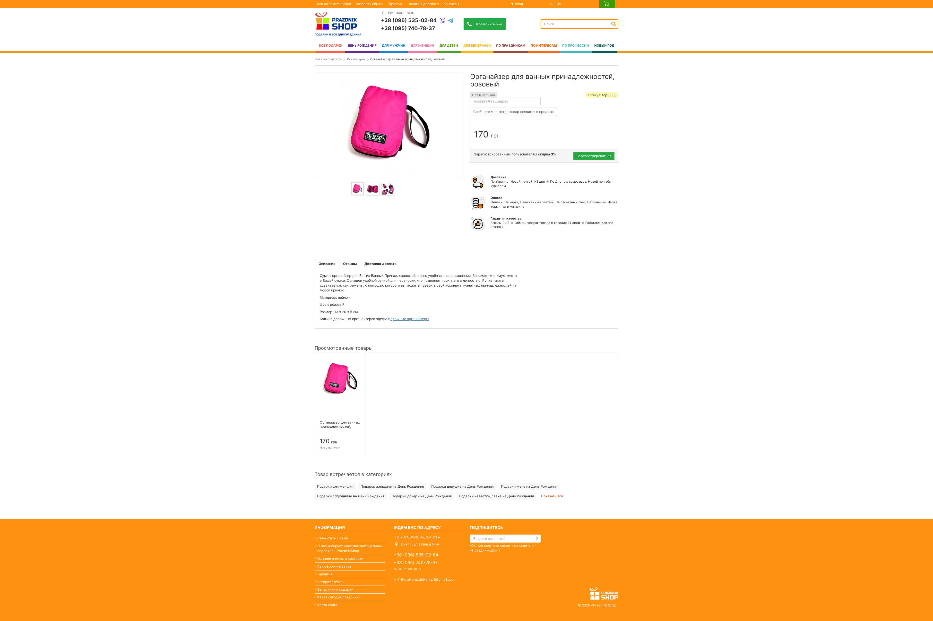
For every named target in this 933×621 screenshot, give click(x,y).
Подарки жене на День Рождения (529, 486)
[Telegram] (450, 21)
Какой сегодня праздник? (338, 597)
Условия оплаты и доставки (340, 558)
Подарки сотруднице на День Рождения (350, 496)
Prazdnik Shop (604, 605)
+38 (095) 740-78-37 (408, 28)
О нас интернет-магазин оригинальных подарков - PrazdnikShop (350, 548)
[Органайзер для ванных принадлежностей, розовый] (357, 188)
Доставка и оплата (380, 264)
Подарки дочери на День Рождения (422, 496)
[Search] (613, 23)
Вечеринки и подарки (335, 589)
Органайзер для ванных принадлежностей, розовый (340, 426)
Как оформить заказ (334, 4)
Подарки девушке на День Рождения (462, 486)
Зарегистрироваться (594, 156)
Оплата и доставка (423, 4)
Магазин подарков (328, 59)
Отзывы (350, 264)
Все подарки (356, 59)
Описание (327, 264)
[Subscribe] (537, 538)
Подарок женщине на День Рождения (392, 486)
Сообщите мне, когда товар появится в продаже (513, 112)
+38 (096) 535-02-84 (409, 20)
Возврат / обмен (369, 4)
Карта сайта (327, 605)
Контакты (451, 4)
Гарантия (395, 4)
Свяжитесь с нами (332, 538)
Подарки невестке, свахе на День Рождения (496, 496)
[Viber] (442, 21)
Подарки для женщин (335, 486)
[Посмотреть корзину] (607, 4)
